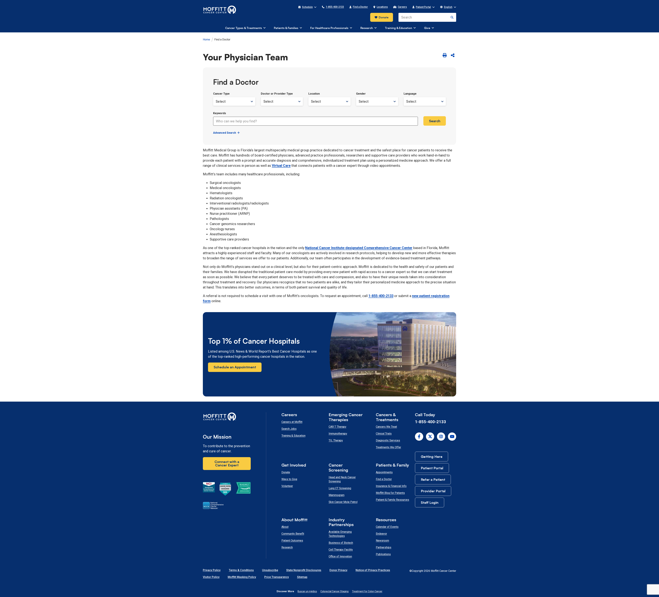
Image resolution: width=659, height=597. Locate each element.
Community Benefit (292, 533)
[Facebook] (419, 436)
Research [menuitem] (366, 28)
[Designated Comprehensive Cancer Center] (209, 489)
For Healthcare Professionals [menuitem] (329, 28)
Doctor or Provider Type (277, 93)
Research (287, 547)
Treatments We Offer (388, 447)
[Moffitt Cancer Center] (220, 9)
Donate (384, 17)
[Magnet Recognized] (243, 489)
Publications (383, 554)
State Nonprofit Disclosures (303, 570)
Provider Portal (433, 491)
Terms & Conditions (241, 570)
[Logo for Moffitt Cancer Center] (227, 417)
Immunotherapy (338, 433)
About (284, 526)
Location (314, 93)
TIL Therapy (336, 440)
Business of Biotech (341, 542)
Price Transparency (276, 577)
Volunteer (287, 486)
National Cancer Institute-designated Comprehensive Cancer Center (358, 248)
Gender (361, 93)
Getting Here (431, 456)
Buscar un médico (307, 591)
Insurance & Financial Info (391, 486)
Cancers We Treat (386, 426)
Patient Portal (432, 468)
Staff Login (429, 502)
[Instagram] (441, 436)
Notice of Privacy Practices (373, 570)
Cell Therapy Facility (341, 549)
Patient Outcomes (292, 540)
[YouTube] (452, 436)
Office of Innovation (340, 556)
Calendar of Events (387, 526)
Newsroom (382, 540)
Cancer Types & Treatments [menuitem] (243, 28)
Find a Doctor (384, 479)
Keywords (219, 113)
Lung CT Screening (340, 488)
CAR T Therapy (337, 426)
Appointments (384, 472)
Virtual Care (281, 166)
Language (410, 93)
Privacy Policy (212, 570)
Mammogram (336, 495)
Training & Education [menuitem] (398, 28)
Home (206, 39)
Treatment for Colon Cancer (367, 591)
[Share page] (452, 55)
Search (434, 121)
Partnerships (383, 547)
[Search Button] (452, 17)
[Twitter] (430, 436)
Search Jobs (289, 428)
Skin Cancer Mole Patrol (343, 502)
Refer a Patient (433, 479)
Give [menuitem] (427, 28)
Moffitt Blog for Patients (390, 493)
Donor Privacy (338, 570)
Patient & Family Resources (392, 499)
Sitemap (302, 577)
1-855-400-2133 (380, 296)
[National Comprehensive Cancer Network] (213, 506)
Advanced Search (224, 132)
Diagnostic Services (388, 440)
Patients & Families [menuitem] (286, 28)
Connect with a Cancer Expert (227, 463)
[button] (307, 7)
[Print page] (444, 55)
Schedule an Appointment (235, 367)
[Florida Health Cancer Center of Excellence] (225, 489)
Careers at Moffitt (291, 422)
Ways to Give (289, 479)
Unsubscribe (270, 570)
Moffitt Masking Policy (242, 577)
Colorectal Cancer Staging (334, 591)
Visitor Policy (211, 577)
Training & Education (293, 435)
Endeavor (381, 533)
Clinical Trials (384, 433)
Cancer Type (221, 93)
